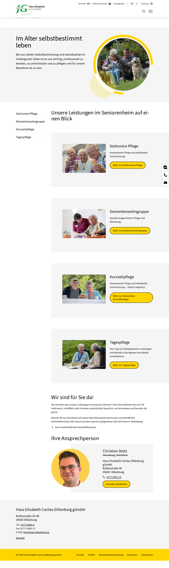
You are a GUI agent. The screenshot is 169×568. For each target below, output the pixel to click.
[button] (127, 3)
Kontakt (20, 537)
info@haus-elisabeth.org (36, 532)
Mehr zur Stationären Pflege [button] (127, 165)
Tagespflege (23, 137)
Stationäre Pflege (26, 114)
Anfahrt (91, 554)
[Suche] (143, 11)
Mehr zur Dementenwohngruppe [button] (130, 230)
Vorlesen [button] (82, 3)
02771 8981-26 (113, 476)
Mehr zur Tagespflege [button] (124, 365)
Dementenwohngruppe (30, 121)
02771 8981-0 (28, 524)
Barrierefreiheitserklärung (111, 554)
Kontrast (145, 3)
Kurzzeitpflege (25, 129)
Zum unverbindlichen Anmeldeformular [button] (75, 427)
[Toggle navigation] (150, 11)
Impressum (132, 554)
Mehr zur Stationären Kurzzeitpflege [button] (124, 297)
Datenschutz (147, 554)
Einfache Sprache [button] (100, 3)
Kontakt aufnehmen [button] (116, 484)
